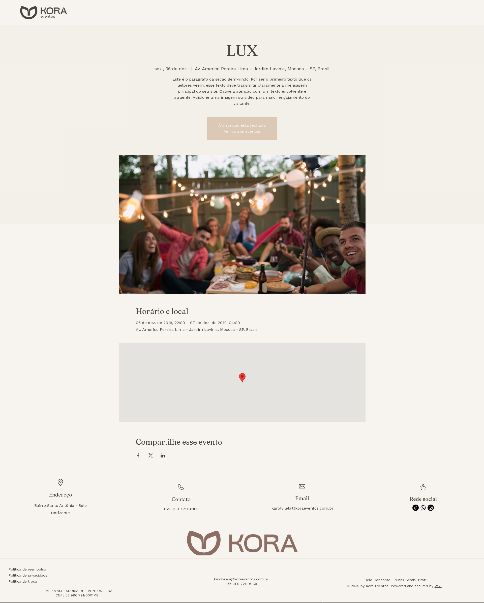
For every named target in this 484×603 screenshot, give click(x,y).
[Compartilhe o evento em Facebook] (138, 455)
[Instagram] (431, 508)
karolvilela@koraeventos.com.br (302, 508)
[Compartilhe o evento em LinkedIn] (163, 455)
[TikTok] (415, 508)
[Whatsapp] (423, 508)
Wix (438, 586)
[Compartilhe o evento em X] (150, 455)
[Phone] (87, 576)
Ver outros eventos (242, 131)
